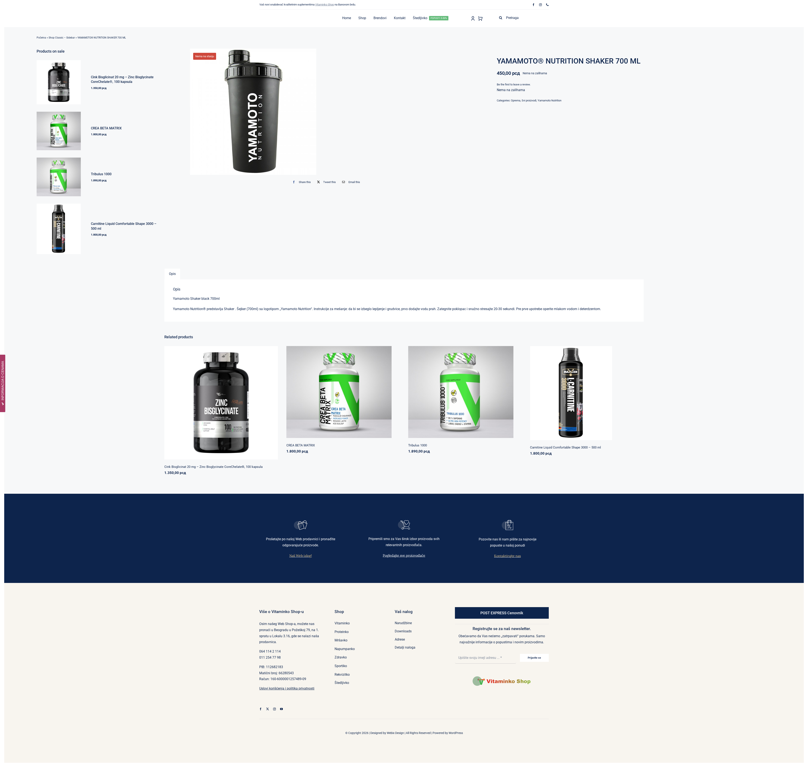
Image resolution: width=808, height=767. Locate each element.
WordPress (456, 733)
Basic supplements (206, 403)
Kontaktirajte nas (507, 556)
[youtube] (281, 709)
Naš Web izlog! (300, 555)
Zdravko (479, 389)
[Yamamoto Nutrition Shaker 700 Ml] (253, 112)
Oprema (515, 100)
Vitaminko (241, 403)
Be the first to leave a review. (513, 84)
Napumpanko (329, 389)
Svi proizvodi (529, 100)
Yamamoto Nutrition (549, 100)
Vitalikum (359, 389)
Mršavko (583, 391)
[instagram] (540, 4)
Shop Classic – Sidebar (62, 37)
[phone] (547, 4)
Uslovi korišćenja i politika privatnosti (286, 688)
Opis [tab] (172, 274)
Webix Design (395, 733)
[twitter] (267, 709)
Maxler (573, 391)
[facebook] (533, 4)
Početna (41, 37)
